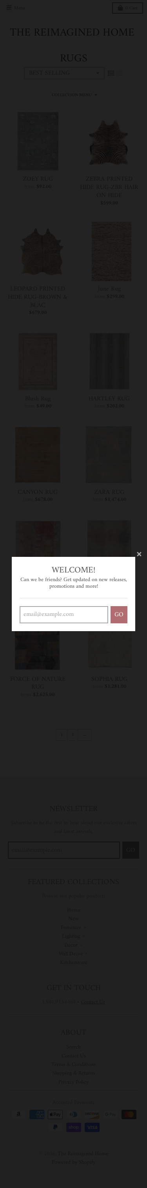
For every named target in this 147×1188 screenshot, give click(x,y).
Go (118, 614)
